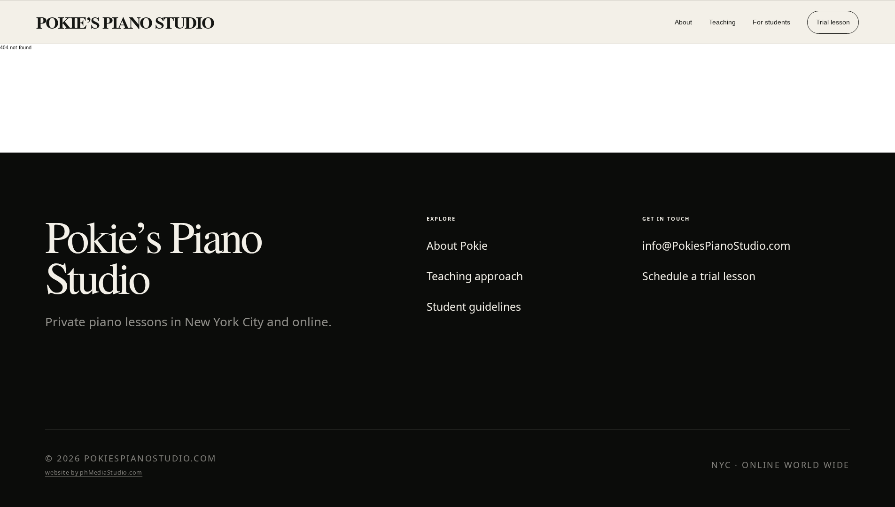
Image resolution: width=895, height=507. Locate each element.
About (683, 22)
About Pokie (457, 245)
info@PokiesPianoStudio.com (716, 245)
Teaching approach (475, 276)
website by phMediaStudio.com (93, 472)
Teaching (722, 22)
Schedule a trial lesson (698, 276)
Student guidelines (474, 307)
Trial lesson (833, 22)
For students (771, 22)
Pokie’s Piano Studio (125, 22)
